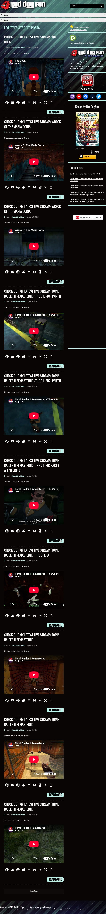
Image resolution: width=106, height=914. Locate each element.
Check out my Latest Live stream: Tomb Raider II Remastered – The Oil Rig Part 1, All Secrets (32, 465)
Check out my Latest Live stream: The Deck (85, 174)
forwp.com (81, 909)
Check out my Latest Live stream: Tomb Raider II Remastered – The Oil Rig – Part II (87, 193)
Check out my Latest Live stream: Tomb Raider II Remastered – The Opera (31, 553)
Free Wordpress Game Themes (48, 909)
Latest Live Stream (18, 47)
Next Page (34, 891)
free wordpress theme (18, 909)
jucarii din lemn (67, 909)
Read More (55, 112)
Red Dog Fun (19, 907)
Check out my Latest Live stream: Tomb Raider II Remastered (31, 637)
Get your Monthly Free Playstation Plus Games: (79, 29)
